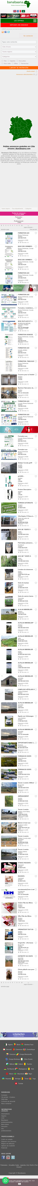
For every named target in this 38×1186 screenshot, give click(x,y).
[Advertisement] (19, 95)
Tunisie (20, 1083)
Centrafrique (31, 1049)
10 (21, 225)
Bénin (18, 1044)
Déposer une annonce (19, 25)
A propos (4, 1095)
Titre (5, 61)
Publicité (4, 1148)
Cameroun (19, 1049)
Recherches (24, 63)
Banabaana (22, 1173)
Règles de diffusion (7, 1143)
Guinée (29, 1064)
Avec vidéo (7, 63)
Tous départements (17, 208)
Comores (13, 1054)
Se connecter (28, 36)
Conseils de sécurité (8, 1101)
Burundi (9, 1049)
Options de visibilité (8, 1146)
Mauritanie (20, 1074)
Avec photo (22, 61)
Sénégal (17, 1078)
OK (19, 1184)
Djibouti (12, 1064)
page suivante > (28, 227)
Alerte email (31, 71)
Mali (32, 1069)
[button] (5, 1180)
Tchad (26, 1078)
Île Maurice (11, 1069)
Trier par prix (33, 229)
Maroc (11, 1074)
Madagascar (23, 1069)
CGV (2, 1118)
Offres (16, 63)
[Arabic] (23, 12)
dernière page (5, 229)
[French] (19, 12)
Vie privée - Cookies (8, 1097)
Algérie (10, 1044)
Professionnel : (19, 221)
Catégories (28, 208)
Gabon (20, 1064)
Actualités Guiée (14, 1165)
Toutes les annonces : (19, 213)
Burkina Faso (28, 1044)
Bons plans (5, 1124)
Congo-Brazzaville (26, 1054)
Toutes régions (5, 208)
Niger (30, 1074)
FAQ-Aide (4, 1099)
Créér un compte (7, 1139)
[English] (15, 12)
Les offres (19, 21)
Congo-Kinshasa (14, 1059)
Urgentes (12, 61)
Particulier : (19, 217)
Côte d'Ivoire (28, 1059)
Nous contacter (6, 1103)
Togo (34, 1078)
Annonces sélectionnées (24, 74)
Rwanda (8, 1078)
